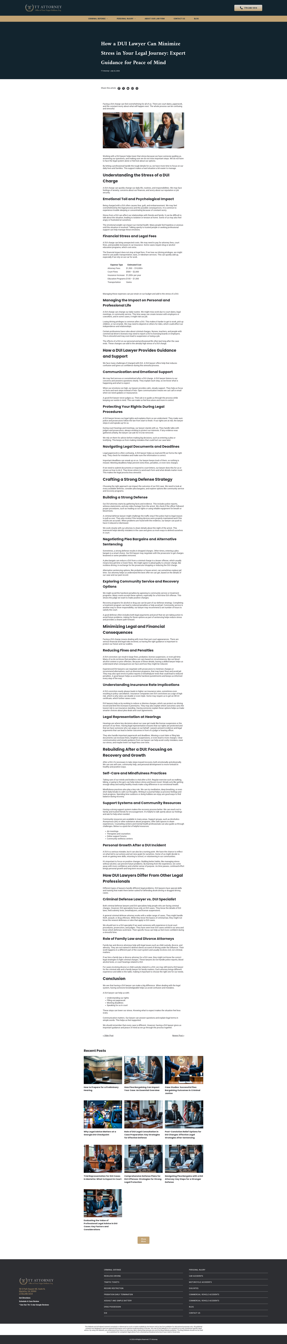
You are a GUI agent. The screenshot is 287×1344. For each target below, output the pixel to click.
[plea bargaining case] (143, 1070)
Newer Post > (178, 1035)
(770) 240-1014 (26, 1293)
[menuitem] (98, 19)
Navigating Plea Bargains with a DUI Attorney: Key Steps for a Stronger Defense (184, 1179)
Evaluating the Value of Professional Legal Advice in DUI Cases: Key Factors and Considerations (100, 1225)
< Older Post (108, 1035)
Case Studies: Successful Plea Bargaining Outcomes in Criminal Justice (182, 1090)
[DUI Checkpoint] (103, 1114)
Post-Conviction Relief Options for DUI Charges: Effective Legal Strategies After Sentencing (183, 1134)
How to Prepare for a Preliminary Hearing (101, 1089)
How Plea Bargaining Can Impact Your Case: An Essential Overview (142, 1089)
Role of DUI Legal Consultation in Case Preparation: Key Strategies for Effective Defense (142, 1134)
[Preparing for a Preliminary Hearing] (103, 1070)
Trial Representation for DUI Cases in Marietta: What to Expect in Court (103, 1177)
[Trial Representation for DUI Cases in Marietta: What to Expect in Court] (103, 1159)
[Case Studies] (184, 1070)
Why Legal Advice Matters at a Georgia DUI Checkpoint (100, 1133)
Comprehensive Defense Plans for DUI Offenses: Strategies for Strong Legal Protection (142, 1179)
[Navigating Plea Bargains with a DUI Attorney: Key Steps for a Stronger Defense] (184, 1159)
